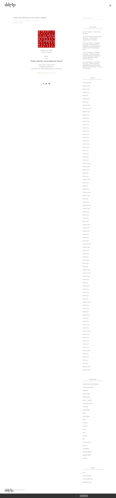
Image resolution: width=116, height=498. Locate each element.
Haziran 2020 (86, 195)
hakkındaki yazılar (87, 403)
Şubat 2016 (86, 253)
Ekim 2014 (85, 295)
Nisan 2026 (86, 92)
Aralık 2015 (86, 257)
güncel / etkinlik (18, 22)
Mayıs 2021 (86, 182)
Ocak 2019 (86, 218)
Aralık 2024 (86, 118)
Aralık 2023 (86, 140)
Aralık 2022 (86, 157)
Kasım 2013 (86, 324)
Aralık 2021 (86, 173)
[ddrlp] (10, 5)
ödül (84, 419)
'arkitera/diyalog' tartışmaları (90, 384)
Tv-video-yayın (87, 442)
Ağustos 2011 (86, 366)
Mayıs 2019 (86, 211)
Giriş (84, 472)
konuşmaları (86, 416)
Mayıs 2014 (86, 305)
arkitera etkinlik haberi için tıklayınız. (46, 73)
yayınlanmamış (87, 455)
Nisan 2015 (86, 279)
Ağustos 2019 (86, 205)
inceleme (85, 406)
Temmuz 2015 (87, 273)
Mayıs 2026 (86, 89)
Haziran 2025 (86, 111)
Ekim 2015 (85, 263)
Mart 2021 (85, 186)
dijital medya (86, 397)
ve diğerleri (86, 448)
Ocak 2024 (86, 137)
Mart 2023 (85, 150)
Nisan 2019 (86, 215)
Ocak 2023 (86, 153)
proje (84, 429)
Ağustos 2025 (87, 105)
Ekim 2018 (85, 221)
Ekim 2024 (86, 124)
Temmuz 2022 (87, 163)
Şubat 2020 (86, 202)
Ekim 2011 (85, 360)
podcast (85, 423)
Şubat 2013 (86, 341)
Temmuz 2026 (87, 82)
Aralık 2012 (86, 344)
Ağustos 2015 (86, 270)
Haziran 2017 (86, 231)
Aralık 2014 (86, 289)
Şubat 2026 (86, 99)
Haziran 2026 (86, 86)
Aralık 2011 (85, 353)
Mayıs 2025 (86, 115)
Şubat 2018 (86, 228)
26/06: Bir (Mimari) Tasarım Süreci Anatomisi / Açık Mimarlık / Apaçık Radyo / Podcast (92, 38)
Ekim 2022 (85, 160)
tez (84, 439)
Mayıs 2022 (86, 170)
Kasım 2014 (86, 292)
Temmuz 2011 (86, 370)
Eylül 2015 (85, 266)
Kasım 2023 (86, 144)
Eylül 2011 (85, 363)
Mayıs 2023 (86, 147)
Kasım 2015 (86, 260)
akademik (85, 390)
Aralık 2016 (86, 237)
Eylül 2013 (85, 328)
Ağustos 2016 (87, 244)
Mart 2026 (85, 95)
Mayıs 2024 (86, 131)
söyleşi (85, 435)
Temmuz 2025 (87, 108)
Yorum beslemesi (88, 479)
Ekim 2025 (86, 102)
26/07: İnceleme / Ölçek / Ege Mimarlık (91, 32)
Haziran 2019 (86, 208)
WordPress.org (87, 482)
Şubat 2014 (86, 315)
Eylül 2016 (85, 241)
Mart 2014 (85, 312)
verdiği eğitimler (87, 452)
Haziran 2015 (86, 276)
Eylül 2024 (86, 128)
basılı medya (86, 394)
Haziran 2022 (86, 166)
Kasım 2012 (86, 347)
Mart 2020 (85, 199)
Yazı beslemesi (87, 476)
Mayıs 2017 (86, 234)
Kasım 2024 (86, 121)
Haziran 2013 (86, 334)
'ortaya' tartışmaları (88, 387)
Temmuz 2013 (87, 331)
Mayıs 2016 (86, 250)
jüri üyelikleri (86, 410)
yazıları (85, 458)
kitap (84, 413)
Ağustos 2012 (86, 350)
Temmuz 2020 (87, 192)
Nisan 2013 (86, 337)
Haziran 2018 (86, 224)
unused (85, 445)
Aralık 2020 (86, 189)
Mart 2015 (85, 282)
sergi (84, 432)
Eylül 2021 (85, 176)
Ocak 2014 (86, 318)
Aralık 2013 (86, 321)
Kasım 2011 (86, 357)
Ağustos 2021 (86, 179)
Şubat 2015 (86, 286)
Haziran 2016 (86, 247)
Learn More (84, 495)
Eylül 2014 (85, 299)
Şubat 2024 (86, 134)
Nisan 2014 (86, 308)
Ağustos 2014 (86, 302)
